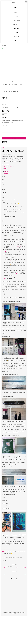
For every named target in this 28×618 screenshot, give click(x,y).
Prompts (6, 173)
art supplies (8, 557)
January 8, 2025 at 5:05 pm (8, 573)
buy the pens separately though (10, 243)
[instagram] (14, 615)
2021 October (4, 557)
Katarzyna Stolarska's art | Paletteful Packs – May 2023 (15, 567)
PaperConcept (18, 246)
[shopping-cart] (15, 615)
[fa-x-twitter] (13, 615)
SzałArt (10, 256)
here (7, 86)
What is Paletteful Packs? (9, 166)
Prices (5, 170)
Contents (6, 168)
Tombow (16, 557)
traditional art (20, 557)
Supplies (6, 171)
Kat (3, 558)
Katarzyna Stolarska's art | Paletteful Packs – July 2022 (15, 575)
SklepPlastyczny (17, 273)
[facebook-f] (12, 615)
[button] (8, 311)
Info (9, 235)
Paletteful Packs (5, 147)
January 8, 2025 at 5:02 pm (8, 566)
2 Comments (9, 154)
